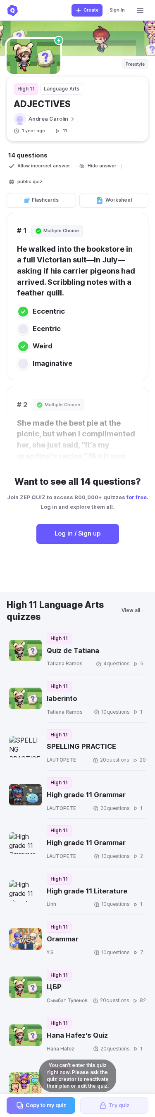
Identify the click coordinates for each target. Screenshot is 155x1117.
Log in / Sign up (77, 533)
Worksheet (118, 200)
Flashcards (45, 200)
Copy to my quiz (46, 1105)
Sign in (117, 10)
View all (131, 610)
